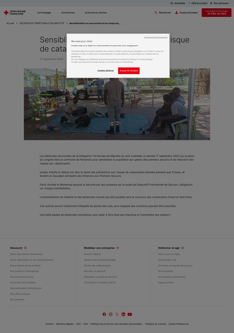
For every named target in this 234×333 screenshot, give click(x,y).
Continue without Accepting (155, 37)
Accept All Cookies (129, 71)
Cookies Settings (106, 70)
